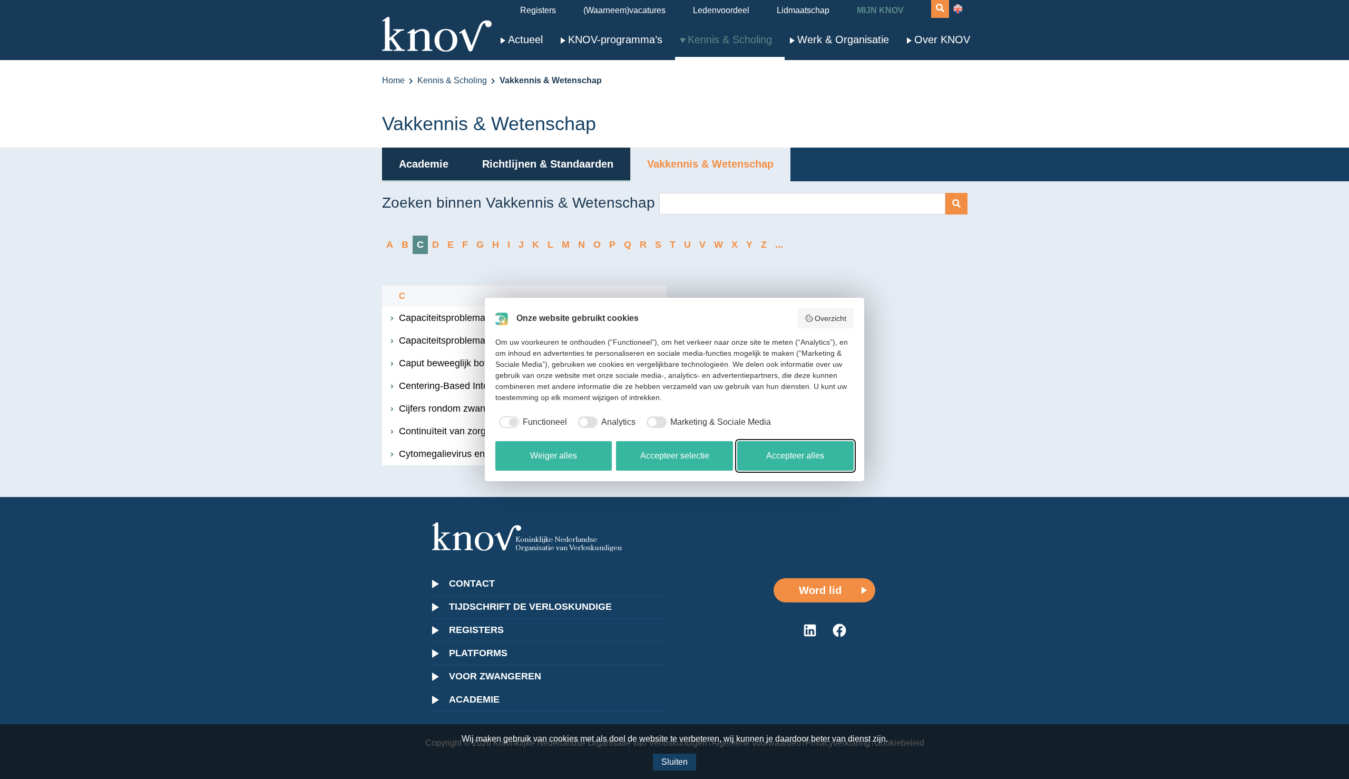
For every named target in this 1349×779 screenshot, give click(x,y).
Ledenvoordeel (721, 10)
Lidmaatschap (803, 10)
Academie (423, 164)
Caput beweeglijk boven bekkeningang (480, 363)
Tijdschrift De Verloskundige (530, 606)
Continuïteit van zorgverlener (459, 431)
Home (393, 80)
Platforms (478, 653)
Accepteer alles (795, 455)
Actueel (525, 39)
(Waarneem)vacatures (624, 10)
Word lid (820, 590)
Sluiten (674, 761)
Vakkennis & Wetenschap (710, 164)
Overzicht (830, 318)
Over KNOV (942, 39)
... (779, 244)
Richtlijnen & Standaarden (547, 164)
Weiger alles (553, 455)
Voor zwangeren (495, 676)
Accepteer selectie (674, 455)
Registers (538, 10)
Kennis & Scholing (730, 39)
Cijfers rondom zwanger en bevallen (474, 408)
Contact (472, 583)
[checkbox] (531, 422)
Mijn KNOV (880, 10)
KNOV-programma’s (615, 39)
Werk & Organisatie (843, 39)
